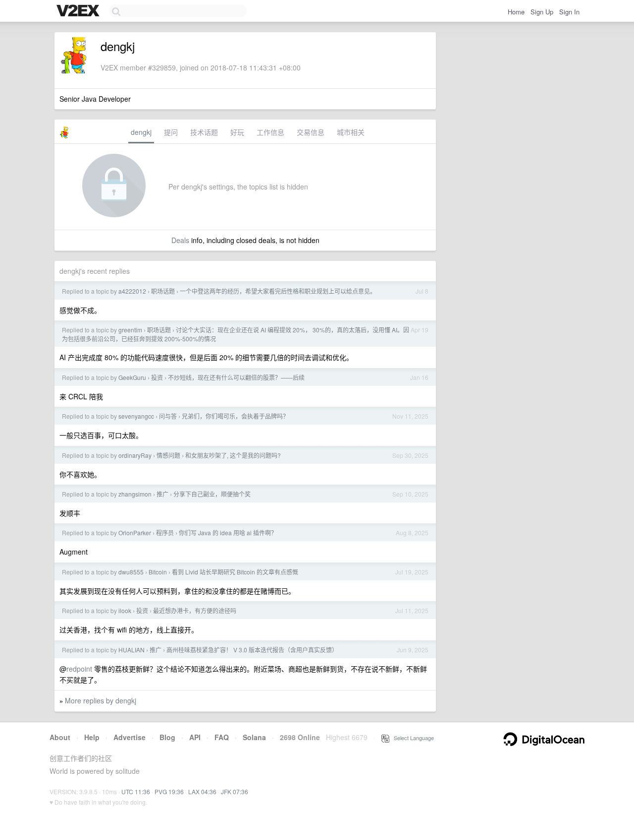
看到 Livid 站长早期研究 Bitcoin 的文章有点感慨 (235, 571)
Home (516, 11)
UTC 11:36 (135, 791)
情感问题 (168, 455)
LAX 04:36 (202, 791)
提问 (171, 132)
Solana (254, 737)
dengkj (141, 132)
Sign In (569, 11)
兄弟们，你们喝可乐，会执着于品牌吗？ (235, 416)
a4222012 (132, 291)
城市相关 (351, 132)
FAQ (221, 737)
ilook (124, 610)
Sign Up (541, 11)
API (195, 737)
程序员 (165, 532)
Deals (180, 240)
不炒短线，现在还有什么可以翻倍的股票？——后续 (236, 377)
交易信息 (310, 132)
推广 (162, 494)
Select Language (411, 738)
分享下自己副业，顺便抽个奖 (212, 494)
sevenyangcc (136, 416)
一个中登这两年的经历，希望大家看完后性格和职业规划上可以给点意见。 (278, 291)
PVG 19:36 (169, 791)
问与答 (168, 416)
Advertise (129, 737)
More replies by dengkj (100, 700)
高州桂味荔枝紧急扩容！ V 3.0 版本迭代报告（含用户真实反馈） (252, 649)
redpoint (79, 669)
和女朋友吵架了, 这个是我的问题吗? (233, 455)
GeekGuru (132, 377)
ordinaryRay (135, 455)
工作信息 (270, 132)
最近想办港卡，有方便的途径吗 (194, 610)
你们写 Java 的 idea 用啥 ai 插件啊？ (228, 532)
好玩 (237, 132)
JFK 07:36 (234, 791)
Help (92, 737)
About (60, 737)
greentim (130, 329)
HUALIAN (131, 649)
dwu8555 (131, 571)
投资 (157, 377)
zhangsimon (135, 494)
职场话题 (163, 291)
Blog (167, 737)
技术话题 (204, 132)
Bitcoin (158, 571)
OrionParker (134, 532)
